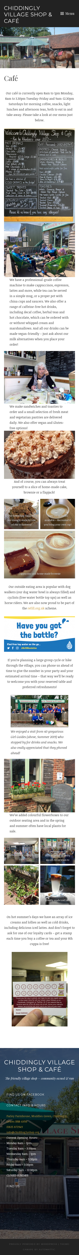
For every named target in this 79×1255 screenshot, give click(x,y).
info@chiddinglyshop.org (23, 1132)
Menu (69, 13)
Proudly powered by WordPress (33, 1244)
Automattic (47, 1249)
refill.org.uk (36, 608)
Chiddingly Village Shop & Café (28, 14)
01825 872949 (15, 1127)
